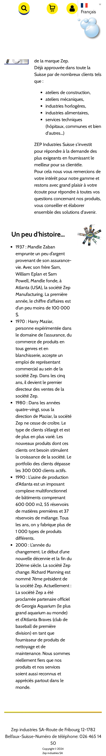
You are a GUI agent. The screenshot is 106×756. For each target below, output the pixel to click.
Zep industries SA (52, 753)
